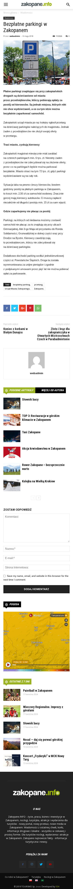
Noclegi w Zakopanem (55, 877)
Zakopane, (39, 288)
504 (57, 886)
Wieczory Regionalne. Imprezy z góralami (43, 708)
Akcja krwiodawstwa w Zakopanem (43, 448)
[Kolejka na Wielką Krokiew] (11, 485)
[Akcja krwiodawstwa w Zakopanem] (11, 452)
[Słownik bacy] (11, 403)
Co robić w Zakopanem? (16, 877)
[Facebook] (22, 864)
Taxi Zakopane (31, 432)
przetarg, (38, 284)
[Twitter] (41, 864)
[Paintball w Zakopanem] (11, 695)
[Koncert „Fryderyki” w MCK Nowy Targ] (11, 760)
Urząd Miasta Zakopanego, (17, 288)
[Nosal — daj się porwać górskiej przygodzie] (11, 744)
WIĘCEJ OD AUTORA (52, 390)
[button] (68, 4)
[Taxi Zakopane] (11, 436)
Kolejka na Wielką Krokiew (38, 481)
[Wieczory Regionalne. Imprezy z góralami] (11, 711)
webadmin (15, 36)
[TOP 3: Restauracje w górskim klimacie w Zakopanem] (11, 420)
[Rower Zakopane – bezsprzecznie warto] (11, 469)
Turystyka (36, 877)
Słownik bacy (30, 399)
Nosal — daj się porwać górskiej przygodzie (42, 741)
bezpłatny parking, (22, 284)
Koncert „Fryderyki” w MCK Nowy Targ (43, 757)
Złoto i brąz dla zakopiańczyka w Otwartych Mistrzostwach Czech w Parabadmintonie (53, 334)
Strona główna (10, 12)
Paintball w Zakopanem (37, 690)
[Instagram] (32, 864)
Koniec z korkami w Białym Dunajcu (15, 330)
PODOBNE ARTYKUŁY (21, 390)
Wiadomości (26, 12)
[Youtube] (50, 864)
